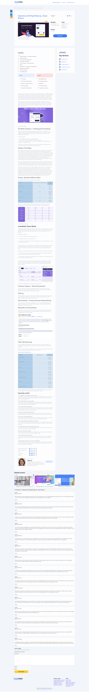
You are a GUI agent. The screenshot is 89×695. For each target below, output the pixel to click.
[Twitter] (11, 13)
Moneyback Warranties (70, 683)
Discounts (63, 2)
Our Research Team (71, 2)
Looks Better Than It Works (24, 61)
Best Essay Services (56, 2)
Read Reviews (49, 461)
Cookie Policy (68, 680)
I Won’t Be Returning (23, 69)
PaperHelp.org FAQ (23, 71)
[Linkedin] (11, 15)
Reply (16, 499)
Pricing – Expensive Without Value (25, 59)
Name (15, 666)
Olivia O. (29, 460)
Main (15, 8)
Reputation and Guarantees (24, 68)
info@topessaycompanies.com (46, 688)
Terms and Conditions (70, 684)
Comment (16, 653)
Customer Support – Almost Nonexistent (27, 63)
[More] (11, 17)
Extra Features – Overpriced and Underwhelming (28, 66)
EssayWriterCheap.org (66, 67)
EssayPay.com (64, 61)
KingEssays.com (65, 59)
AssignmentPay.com (65, 64)
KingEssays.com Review (58, 683)
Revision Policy (68, 681)
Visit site (60, 36)
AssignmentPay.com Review (59, 681)
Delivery (21, 64)
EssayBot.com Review (58, 684)
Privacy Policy (68, 686)
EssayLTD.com (64, 69)
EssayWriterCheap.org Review (59, 680)
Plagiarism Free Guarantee (70, 682)
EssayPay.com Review (58, 682)
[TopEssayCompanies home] (18, 679)
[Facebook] (11, 11)
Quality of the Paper (23, 58)
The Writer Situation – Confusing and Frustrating (28, 56)
